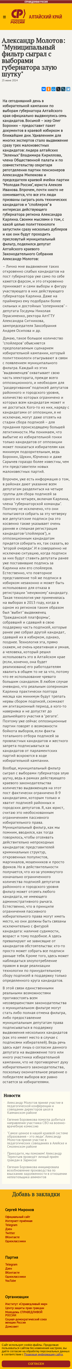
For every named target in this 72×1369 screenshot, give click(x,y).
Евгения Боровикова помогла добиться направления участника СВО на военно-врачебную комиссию (35, 1123)
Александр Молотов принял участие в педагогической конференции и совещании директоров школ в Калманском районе (33, 1108)
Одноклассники (15, 1241)
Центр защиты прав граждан (24, 1308)
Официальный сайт (17, 1216)
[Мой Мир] (53, 89)
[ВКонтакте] (44, 89)
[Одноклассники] (48, 89)
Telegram (11, 1225)
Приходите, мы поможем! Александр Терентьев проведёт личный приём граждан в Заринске (33, 1157)
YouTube (10, 1280)
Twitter (10, 1233)
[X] (58, 89)
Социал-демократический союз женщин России (26, 1321)
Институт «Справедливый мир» (26, 1304)
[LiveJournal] (63, 89)
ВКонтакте (12, 1237)
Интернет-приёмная (18, 1220)
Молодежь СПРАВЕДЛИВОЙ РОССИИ (23, 1313)
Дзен (8, 1229)
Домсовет (12, 1326)
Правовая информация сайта (43, 1354)
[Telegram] (68, 89)
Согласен (36, 1363)
